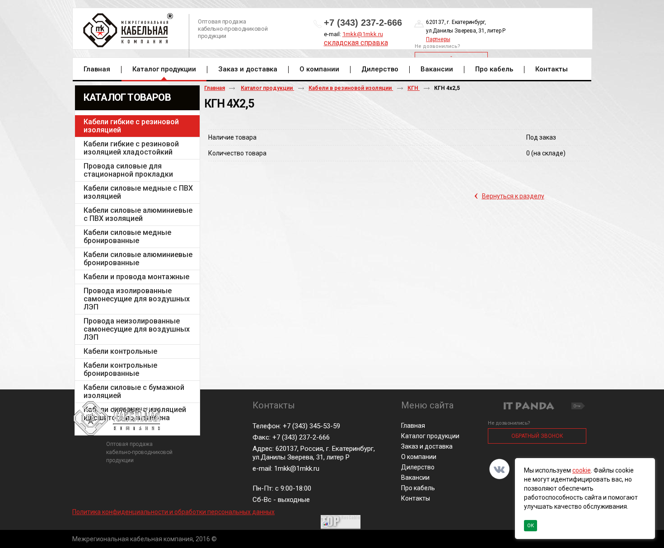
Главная (214, 88)
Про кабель (418, 488)
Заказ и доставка (427, 446)
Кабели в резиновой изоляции (351, 88)
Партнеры (438, 39)
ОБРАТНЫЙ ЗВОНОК (537, 436)
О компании (418, 456)
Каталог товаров (127, 97)
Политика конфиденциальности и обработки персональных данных (173, 511)
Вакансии (415, 477)
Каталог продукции (164, 69)
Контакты (415, 498)
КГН (413, 88)
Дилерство (418, 467)
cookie (581, 470)
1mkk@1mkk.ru (362, 34)
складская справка (356, 42)
